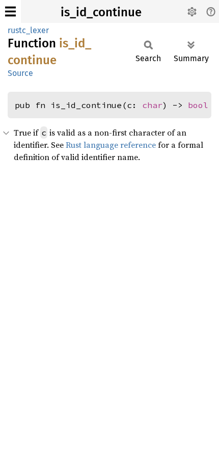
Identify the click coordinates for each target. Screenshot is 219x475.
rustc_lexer (28, 30)
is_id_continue (101, 12)
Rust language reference (111, 144)
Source (20, 73)
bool (198, 105)
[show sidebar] (10, 11)
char (152, 105)
